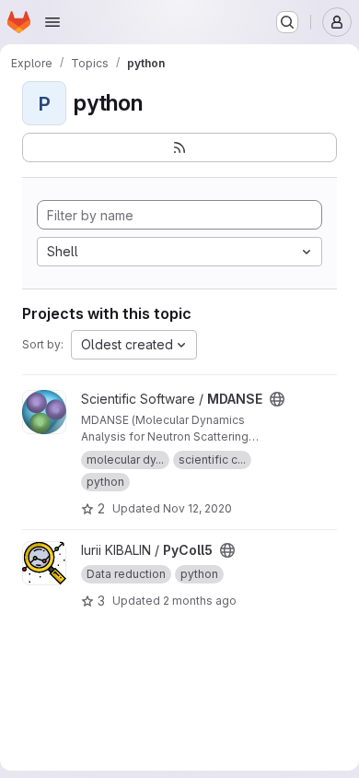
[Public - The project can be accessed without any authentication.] (277, 399)
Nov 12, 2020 (197, 508)
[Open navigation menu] (52, 22)
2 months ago (200, 600)
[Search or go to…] (287, 22)
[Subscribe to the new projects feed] (179, 147)
